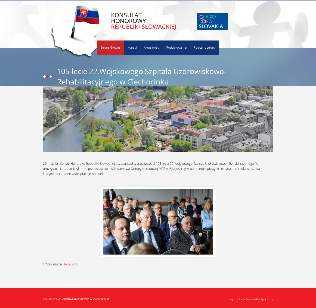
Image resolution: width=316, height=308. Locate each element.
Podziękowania (176, 47)
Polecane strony (204, 47)
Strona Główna (111, 47)
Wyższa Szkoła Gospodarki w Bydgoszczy (251, 299)
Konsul (132, 47)
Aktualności (151, 47)
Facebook (71, 264)
